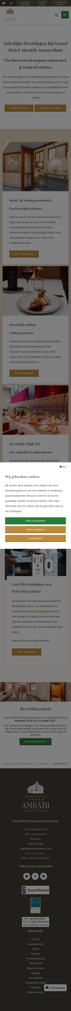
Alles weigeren (35, 529)
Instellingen (36, 538)
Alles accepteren (35, 520)
